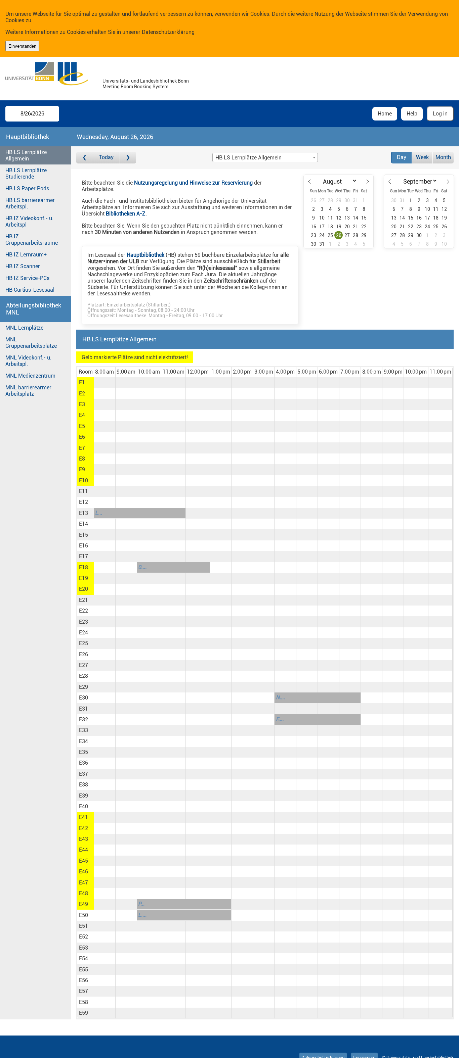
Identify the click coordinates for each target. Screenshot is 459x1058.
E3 (82, 404)
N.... (280, 697)
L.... (142, 915)
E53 (83, 948)
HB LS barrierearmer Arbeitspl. (30, 203)
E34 (83, 741)
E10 (83, 480)
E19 (83, 578)
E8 (82, 458)
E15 (83, 535)
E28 (83, 676)
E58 (83, 1002)
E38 (83, 784)
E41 (83, 817)
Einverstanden (22, 46)
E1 (82, 382)
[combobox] (265, 157)
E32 (83, 719)
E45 (83, 861)
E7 (82, 448)
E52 (83, 936)
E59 (83, 1013)
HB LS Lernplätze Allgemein (26, 155)
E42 (83, 828)
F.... (280, 719)
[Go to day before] (84, 157)
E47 (83, 882)
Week (422, 157)
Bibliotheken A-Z (125, 213)
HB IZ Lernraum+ (26, 254)
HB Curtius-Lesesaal (29, 290)
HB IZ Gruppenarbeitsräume (31, 239)
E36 (83, 763)
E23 (83, 622)
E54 (83, 958)
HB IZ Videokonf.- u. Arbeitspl (29, 221)
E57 (83, 991)
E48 (83, 893)
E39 (83, 795)
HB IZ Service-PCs (27, 278)
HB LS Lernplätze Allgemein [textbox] (248, 157)
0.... (142, 567)
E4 (82, 415)
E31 (83, 709)
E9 (82, 469)
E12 (83, 502)
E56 (83, 980)
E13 (83, 513)
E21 (83, 600)
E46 (83, 871)
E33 (83, 730)
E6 (82, 437)
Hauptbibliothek (145, 255)
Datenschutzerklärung (168, 32)
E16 (83, 545)
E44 (83, 850)
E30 (83, 697)
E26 (83, 654)
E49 (83, 904)
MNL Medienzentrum (30, 376)
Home (385, 113)
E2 (82, 393)
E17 (83, 556)
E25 (83, 643)
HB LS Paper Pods (27, 188)
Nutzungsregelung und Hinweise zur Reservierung (193, 183)
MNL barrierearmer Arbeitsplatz (28, 390)
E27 (83, 665)
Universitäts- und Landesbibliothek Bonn (145, 81)
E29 (83, 687)
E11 (83, 491)
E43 (83, 839)
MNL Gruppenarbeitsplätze (31, 342)
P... (141, 904)
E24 (83, 632)
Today (106, 157)
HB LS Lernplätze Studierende (26, 173)
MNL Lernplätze (24, 328)
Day (401, 157)
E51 (83, 926)
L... (98, 513)
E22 (83, 611)
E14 (83, 524)
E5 (82, 426)
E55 (83, 969)
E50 (83, 915)
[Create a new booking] (104, 382)
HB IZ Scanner (22, 266)
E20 (83, 589)
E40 (83, 806)
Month (443, 157)
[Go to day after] (128, 157)
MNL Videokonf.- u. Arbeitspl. (28, 360)
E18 (83, 567)
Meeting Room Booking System (135, 87)
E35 (83, 752)
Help (412, 113)
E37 (83, 774)
